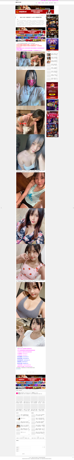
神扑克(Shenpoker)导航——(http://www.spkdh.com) (24, 366)
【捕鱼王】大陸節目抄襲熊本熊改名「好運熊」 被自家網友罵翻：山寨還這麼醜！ (40, 419)
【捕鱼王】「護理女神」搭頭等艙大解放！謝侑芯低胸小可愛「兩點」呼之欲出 (54, 54)
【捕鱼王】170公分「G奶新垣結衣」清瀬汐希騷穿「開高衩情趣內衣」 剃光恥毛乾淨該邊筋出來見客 (24, 426)
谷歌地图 (44, 457)
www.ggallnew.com (25, 363)
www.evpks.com (25, 353)
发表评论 (42, 15)
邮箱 (18, 449)
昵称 (18, 447)
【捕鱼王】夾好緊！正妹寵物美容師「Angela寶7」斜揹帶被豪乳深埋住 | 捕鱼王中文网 (31, 393)
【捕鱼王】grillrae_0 (22, 418)
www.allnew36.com (25, 356)
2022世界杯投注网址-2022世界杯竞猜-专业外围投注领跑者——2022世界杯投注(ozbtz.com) (28, 50)
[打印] (39, 15)
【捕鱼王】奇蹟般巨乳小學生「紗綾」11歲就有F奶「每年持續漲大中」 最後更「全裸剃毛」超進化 (25, 429)
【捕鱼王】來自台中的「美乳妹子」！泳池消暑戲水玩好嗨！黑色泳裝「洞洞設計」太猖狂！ (25, 422)
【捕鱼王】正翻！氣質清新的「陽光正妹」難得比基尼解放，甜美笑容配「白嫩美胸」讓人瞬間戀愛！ (40, 433)
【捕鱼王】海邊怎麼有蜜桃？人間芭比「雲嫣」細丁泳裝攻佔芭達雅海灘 (54, 65)
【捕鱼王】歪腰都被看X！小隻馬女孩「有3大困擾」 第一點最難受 (19, 410)
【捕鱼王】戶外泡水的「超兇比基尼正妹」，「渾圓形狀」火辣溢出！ (54, 75)
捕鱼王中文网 (18, 2)
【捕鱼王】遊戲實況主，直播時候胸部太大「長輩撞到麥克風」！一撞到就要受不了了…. (40, 426)
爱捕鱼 (33, 392)
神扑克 (47, 0)
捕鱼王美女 (20, 390)
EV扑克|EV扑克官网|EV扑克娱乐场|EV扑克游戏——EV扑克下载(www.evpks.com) (27, 44)
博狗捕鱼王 (29, 43)
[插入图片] (44, 447)
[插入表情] (42, 447)
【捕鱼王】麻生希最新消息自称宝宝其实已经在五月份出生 (54, 61)
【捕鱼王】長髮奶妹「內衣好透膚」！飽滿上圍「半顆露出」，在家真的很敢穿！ (54, 79)
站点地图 (39, 457)
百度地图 (42, 457)
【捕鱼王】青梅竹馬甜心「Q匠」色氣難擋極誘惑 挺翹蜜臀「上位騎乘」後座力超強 (40, 429)
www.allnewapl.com (24, 361)
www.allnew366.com (26, 358)
